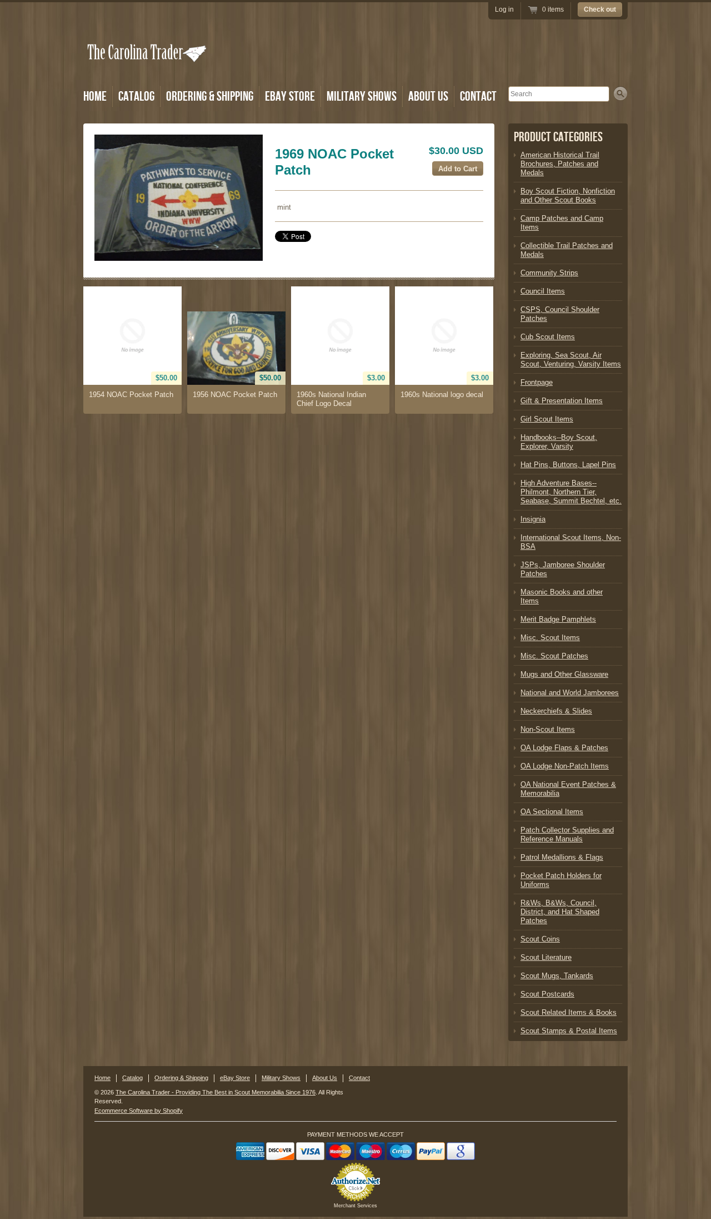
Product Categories (558, 137)
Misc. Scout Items (550, 637)
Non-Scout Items (547, 729)
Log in (504, 9)
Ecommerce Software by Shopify (138, 1110)
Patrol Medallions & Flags (561, 857)
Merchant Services (355, 1205)
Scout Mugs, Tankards (556, 976)
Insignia (532, 519)
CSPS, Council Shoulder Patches (559, 314)
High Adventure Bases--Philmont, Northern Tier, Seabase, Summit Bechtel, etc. (571, 492)
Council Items (542, 291)
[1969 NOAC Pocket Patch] (178, 198)
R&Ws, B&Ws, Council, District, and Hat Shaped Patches (559, 912)
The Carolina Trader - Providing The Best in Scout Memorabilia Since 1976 (216, 1092)
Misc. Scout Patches (554, 656)
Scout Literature (546, 957)
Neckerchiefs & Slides (556, 711)
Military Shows (362, 96)
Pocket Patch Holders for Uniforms (561, 880)
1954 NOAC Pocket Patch (131, 394)
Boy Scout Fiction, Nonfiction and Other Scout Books (567, 195)
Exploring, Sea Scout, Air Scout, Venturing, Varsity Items (570, 359)
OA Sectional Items (551, 811)
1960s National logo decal (441, 394)
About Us (428, 96)
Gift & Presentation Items (561, 401)
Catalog (136, 96)
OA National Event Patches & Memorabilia (568, 788)
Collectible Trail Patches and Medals (566, 250)
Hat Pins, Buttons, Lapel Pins (568, 464)
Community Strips (549, 273)
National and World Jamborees (569, 692)
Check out (600, 9)
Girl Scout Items (546, 419)
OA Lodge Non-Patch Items (564, 766)
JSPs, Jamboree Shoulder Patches (562, 569)
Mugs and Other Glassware (564, 674)
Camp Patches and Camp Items (561, 222)
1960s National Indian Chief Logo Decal (331, 399)
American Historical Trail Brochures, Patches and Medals (559, 164)
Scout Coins (540, 939)
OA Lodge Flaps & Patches (564, 748)
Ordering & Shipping (209, 96)
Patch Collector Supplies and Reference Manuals (567, 834)
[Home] (147, 68)
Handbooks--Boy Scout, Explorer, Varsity (558, 441)
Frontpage (536, 382)
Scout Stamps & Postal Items (568, 1031)
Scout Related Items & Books (568, 1012)
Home (95, 96)
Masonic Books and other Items (561, 596)
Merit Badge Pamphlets (558, 619)
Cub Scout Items (547, 337)
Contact (478, 96)
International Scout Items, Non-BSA (570, 542)
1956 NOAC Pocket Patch (235, 394)
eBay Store (290, 96)
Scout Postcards (547, 994)
